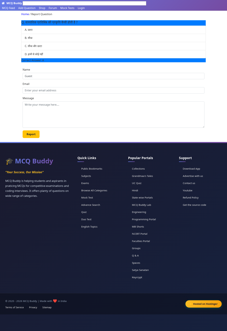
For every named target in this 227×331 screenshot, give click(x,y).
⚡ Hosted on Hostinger (203, 303)
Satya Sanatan (140, 270)
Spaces (136, 262)
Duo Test (86, 219)
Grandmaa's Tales (142, 176)
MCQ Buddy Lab (141, 204)
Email (26, 84)
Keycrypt (137, 277)
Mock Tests (67, 8)
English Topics (89, 226)
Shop (42, 8)
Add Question (27, 8)
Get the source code (194, 204)
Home (25, 14)
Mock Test (87, 197)
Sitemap (47, 307)
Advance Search (90, 204)
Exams (85, 183)
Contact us (189, 183)
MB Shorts (138, 226)
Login (81, 8)
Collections (138, 168)
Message (28, 98)
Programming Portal (144, 219)
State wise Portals (142, 197)
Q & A (135, 255)
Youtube (187, 190)
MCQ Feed (8, 8)
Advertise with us (193, 176)
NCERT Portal (139, 233)
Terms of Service (14, 307)
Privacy (33, 307)
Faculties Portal (141, 241)
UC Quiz (136, 183)
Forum (53, 8)
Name (26, 69)
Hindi (135, 190)
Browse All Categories (94, 190)
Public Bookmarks (91, 168)
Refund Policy (191, 197)
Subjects (86, 176)
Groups (136, 248)
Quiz (84, 212)
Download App (191, 168)
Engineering (139, 212)
